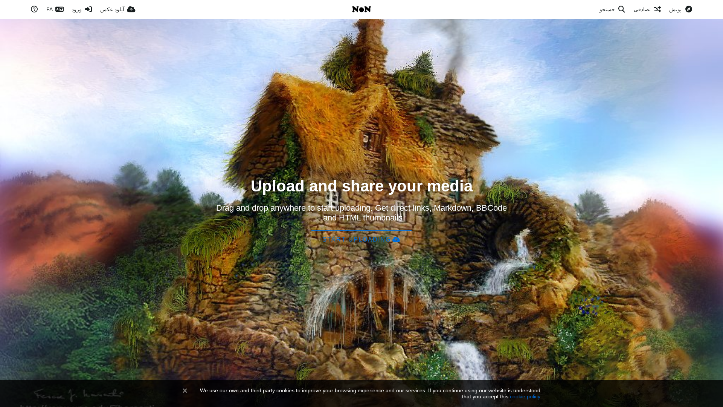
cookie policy (525, 396)
